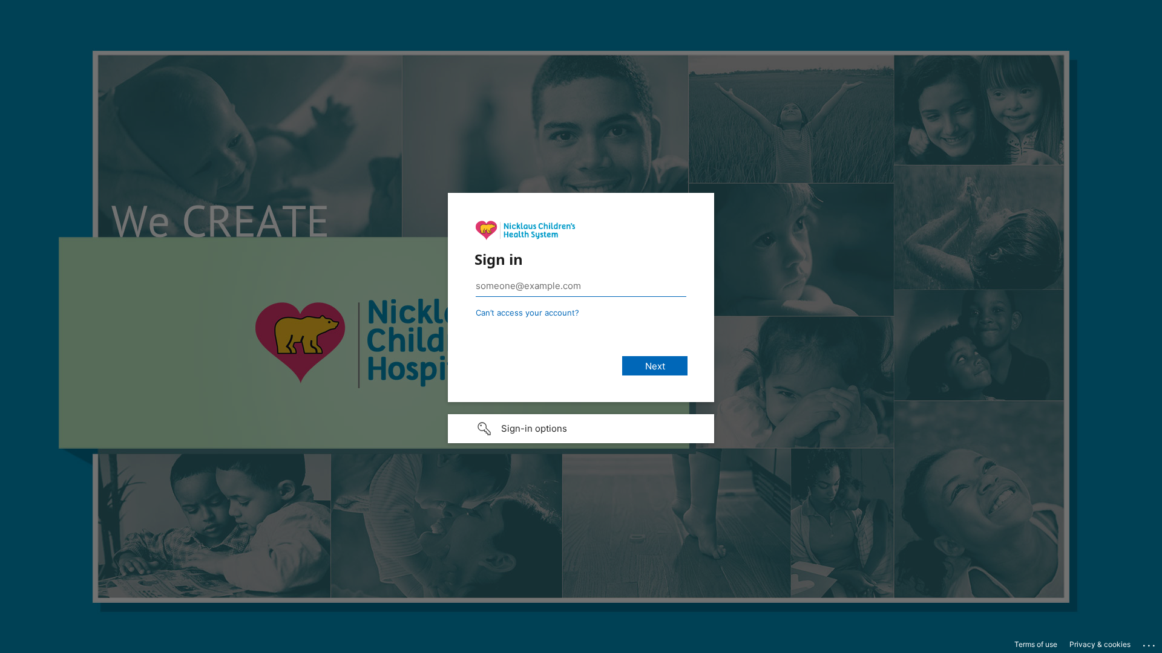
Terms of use (1035, 644)
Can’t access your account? (527, 312)
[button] (581, 428)
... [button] (1150, 643)
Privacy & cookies (1100, 644)
